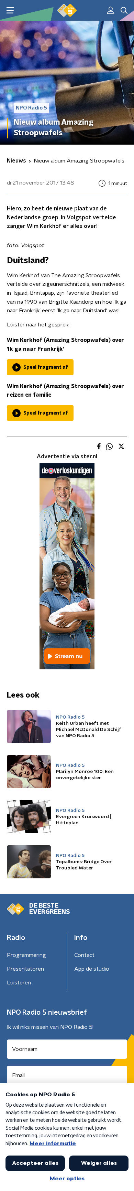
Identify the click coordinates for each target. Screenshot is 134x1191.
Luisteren (19, 982)
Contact (84, 955)
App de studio (91, 969)
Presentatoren (25, 969)
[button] (10, 10)
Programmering (26, 955)
